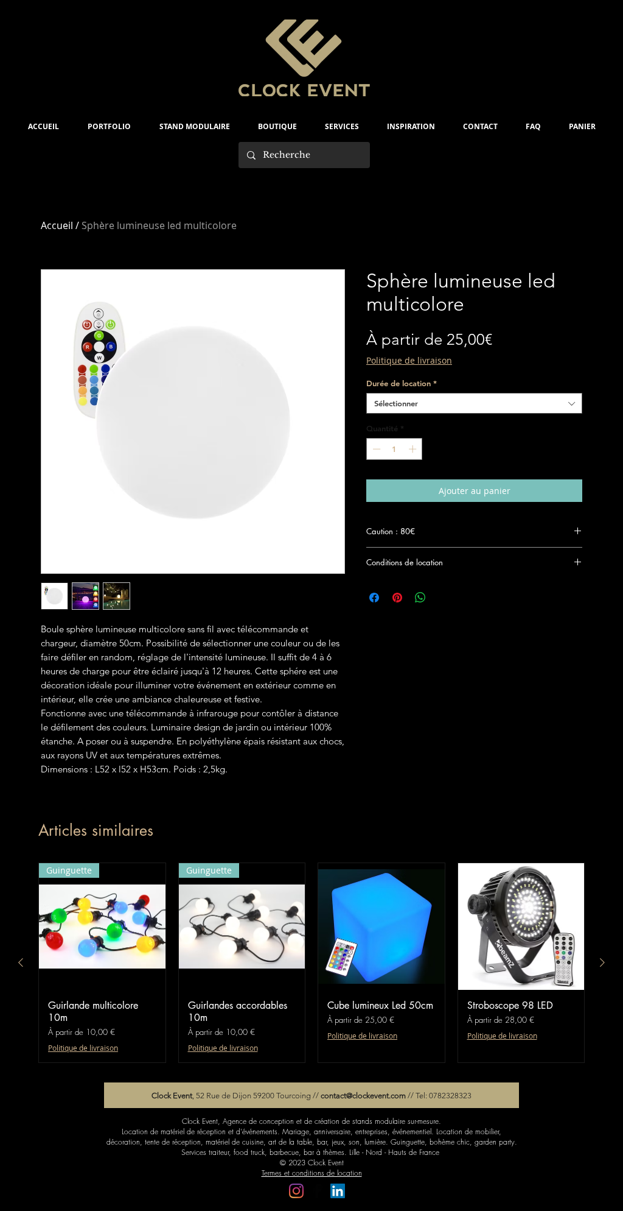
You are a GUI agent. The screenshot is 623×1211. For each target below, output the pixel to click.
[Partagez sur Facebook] (374, 597)
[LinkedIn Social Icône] (337, 1191)
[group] (311, 963)
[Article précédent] (20, 962)
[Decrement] (375, 449)
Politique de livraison (409, 360)
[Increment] (413, 449)
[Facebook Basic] (317, 1191)
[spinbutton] (394, 449)
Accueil (57, 225)
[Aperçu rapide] (381, 926)
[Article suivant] (602, 962)
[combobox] (474, 403)
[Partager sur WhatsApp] (420, 597)
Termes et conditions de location (312, 1173)
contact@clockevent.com (363, 1095)
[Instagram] (296, 1191)
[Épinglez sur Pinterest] (397, 597)
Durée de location (401, 383)
